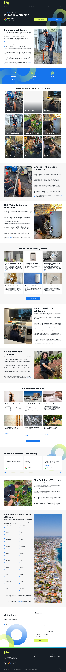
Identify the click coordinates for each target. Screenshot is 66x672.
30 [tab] (30, 472)
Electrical (40, 6)
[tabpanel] (13, 463)
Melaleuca (7, 571)
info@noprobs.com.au (58, 3)
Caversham (8, 546)
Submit (40, 640)
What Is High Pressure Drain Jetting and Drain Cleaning (32, 428)
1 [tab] (4, 472)
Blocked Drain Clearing (10, 44)
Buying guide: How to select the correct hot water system (31, 264)
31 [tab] (31, 472)
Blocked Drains (22, 6)
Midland (7, 574)
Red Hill (21, 577)
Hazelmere (22, 553)
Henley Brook (8, 557)
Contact (55, 6)
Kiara (21, 560)
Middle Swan (22, 571)
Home (5, 12)
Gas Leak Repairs (23, 46)
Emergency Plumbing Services (25, 44)
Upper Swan (22, 584)
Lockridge (7, 567)
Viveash (7, 588)
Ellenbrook (8, 550)
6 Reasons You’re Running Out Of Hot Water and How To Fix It (52, 264)
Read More (7, 270)
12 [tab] (14, 472)
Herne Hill (22, 557)
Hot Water (13, 6)
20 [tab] (21, 472)
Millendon (7, 577)
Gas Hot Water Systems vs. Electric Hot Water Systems (12, 286)
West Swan (22, 588)
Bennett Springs (8, 539)
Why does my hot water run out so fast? (51, 286)
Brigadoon (7, 543)
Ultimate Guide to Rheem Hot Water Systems (13, 264)
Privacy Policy (13, 669)
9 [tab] (11, 472)
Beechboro (8, 536)
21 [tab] (22, 472)
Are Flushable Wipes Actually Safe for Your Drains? (52, 404)
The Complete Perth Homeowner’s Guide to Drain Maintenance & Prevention (12, 405)
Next (61, 472)
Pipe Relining (22, 41)
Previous (58, 472)
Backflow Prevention (9, 46)
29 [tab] (29, 472)
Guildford (7, 553)
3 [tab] (6, 472)
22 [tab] (23, 472)
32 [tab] (32, 472)
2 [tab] (5, 472)
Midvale (21, 574)
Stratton (21, 581)
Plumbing (5, 6)
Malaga (21, 567)
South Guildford (8, 581)
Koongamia (8, 564)
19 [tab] (20, 472)
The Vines (7, 584)
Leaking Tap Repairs (9, 41)
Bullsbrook (22, 543)
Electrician (35, 659)
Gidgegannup (22, 550)
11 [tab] (13, 472)
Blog (61, 6)
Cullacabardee (22, 546)
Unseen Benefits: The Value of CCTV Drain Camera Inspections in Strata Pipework (32, 405)
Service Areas (48, 6)
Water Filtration (31, 6)
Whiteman (7, 591)
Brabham (21, 539)
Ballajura (21, 529)
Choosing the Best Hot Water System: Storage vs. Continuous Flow (33, 286)
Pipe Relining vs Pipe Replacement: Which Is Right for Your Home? (12, 428)
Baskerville (8, 532)
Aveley (7, 529)
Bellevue (21, 536)
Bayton (21, 532)
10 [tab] (12, 472)
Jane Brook (8, 560)
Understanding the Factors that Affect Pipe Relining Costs (51, 428)
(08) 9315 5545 (45, 3)
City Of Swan (9, 12)
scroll (60, 669)
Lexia (21, 564)
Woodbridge (22, 591)
